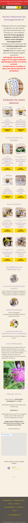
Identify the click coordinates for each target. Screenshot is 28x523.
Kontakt (10, 503)
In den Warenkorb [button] (7, 168)
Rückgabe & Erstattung (19, 500)
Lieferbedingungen (7, 500)
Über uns (15, 510)
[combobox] (11, 7)
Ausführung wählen (7, 130)
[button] (3, 467)
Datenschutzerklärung (9, 507)
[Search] (19, 7)
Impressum (16, 503)
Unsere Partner (20, 507)
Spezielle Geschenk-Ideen (14, 310)
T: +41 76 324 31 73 (14, 515)
